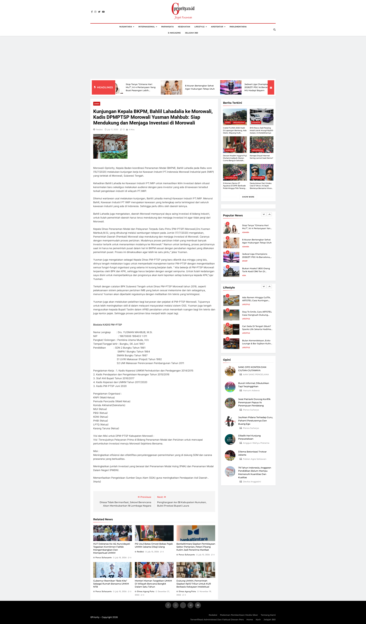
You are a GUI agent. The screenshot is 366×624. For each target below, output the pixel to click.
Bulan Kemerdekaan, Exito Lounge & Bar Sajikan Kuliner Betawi (257, 343)
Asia (244, 261)
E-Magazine (174, 33)
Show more (248, 197)
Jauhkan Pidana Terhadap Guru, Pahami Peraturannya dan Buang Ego (255, 420)
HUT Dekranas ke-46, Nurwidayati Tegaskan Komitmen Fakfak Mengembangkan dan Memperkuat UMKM (111, 548)
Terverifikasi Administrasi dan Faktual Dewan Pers (217, 619)
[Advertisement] (183, 57)
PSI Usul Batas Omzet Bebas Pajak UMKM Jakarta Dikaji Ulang (154, 545)
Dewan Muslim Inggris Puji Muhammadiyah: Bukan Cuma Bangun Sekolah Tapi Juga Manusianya (235, 159)
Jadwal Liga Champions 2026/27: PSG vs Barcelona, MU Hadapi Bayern (229, 87)
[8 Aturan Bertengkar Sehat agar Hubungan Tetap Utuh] (142, 87)
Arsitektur (217, 26)
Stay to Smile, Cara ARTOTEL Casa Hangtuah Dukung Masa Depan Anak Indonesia (257, 314)
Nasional (229, 150)
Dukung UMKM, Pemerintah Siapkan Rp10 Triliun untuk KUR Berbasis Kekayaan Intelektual (193, 583)
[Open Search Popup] (274, 29)
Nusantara (125, 26)
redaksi (99, 129)
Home (249, 619)
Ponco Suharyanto (104, 557)
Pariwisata (167, 26)
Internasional (146, 26)
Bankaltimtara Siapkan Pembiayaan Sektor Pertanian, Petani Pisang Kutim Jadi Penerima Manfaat (195, 547)
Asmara (245, 232)
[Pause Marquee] (271, 87)
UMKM (96, 103)
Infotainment (258, 178)
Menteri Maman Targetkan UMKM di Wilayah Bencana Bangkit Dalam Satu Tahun (153, 583)
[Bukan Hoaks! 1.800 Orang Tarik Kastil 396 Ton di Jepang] (261, 87)
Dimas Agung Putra (145, 591)
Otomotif (256, 122)
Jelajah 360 (191, 33)
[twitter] (99, 12)
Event (227, 122)
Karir (258, 619)
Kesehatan (184, 26)
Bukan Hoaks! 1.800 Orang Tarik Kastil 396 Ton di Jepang (256, 257)
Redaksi (213, 615)
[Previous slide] (263, 214)
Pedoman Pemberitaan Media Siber (239, 615)
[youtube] (103, 12)
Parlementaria (238, 26)
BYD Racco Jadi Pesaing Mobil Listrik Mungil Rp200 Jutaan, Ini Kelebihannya (261, 130)
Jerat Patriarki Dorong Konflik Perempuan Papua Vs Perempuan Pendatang (254, 402)
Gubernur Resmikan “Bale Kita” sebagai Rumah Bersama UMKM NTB (111, 583)
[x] (183, 605)
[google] (190, 605)
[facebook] (92, 12)
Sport (244, 246)
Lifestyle (199, 26)
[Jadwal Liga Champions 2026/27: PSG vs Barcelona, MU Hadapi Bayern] (201, 87)
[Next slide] (269, 214)
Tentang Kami (268, 615)
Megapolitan (238, 122)
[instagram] (95, 12)
